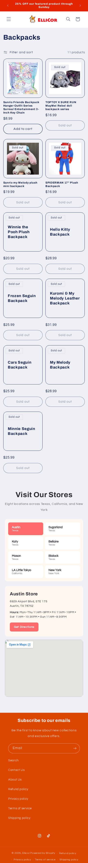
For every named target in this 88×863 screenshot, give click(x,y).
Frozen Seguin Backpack (22, 298)
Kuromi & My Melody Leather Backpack (65, 298)
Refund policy (18, 789)
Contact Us (16, 770)
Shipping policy (19, 818)
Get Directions (24, 627)
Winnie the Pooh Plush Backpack (19, 232)
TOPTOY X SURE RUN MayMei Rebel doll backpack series (60, 106)
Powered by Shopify (42, 853)
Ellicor (26, 853)
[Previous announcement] (7, 5)
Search (13, 760)
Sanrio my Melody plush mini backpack (20, 184)
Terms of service (20, 808)
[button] (8, 19)
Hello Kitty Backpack (60, 231)
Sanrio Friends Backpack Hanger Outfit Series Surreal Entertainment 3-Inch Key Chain (21, 107)
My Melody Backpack (60, 364)
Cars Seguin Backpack (19, 364)
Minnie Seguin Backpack (21, 431)
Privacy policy (18, 798)
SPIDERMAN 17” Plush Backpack (61, 184)
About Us (15, 779)
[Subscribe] (75, 748)
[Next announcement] (80, 5)
